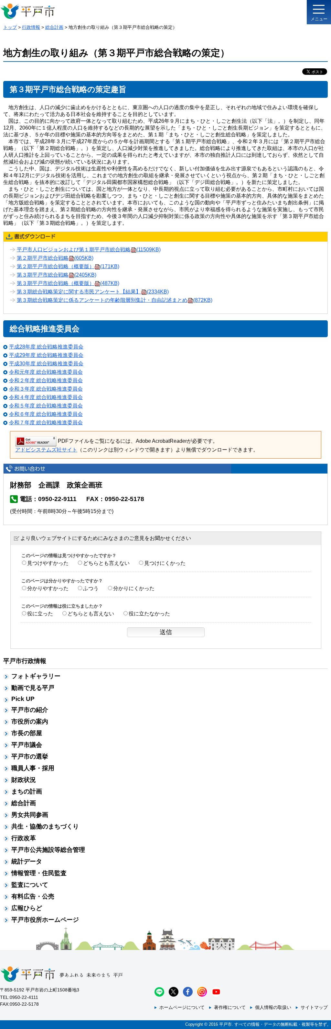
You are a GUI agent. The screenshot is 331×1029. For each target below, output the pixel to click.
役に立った (40, 613)
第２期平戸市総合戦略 (55, 258)
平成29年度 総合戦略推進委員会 (46, 355)
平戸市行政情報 (24, 660)
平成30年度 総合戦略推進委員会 (46, 363)
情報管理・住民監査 (39, 873)
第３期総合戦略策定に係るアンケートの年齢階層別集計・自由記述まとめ (114, 300)
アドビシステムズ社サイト (46, 449)
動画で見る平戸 (32, 687)
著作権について (230, 1007)
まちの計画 (26, 791)
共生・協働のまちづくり (45, 826)
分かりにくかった (134, 588)
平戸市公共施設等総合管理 (48, 849)
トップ (10, 27)
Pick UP (23, 698)
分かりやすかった (48, 588)
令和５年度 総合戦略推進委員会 (46, 405)
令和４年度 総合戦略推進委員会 (46, 397)
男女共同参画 (29, 814)
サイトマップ (314, 1007)
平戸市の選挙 (29, 756)
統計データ (26, 861)
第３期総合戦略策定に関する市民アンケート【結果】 (93, 291)
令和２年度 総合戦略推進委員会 (46, 380)
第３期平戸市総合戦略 (56, 275)
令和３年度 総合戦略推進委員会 (46, 389)
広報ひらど (26, 908)
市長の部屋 (26, 733)
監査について (29, 884)
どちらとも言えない (106, 563)
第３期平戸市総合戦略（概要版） (68, 283)
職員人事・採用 (32, 768)
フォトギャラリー (35, 676)
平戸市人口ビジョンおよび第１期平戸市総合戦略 (89, 249)
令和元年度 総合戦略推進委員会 (46, 372)
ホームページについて (182, 1007)
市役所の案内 (29, 721)
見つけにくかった (165, 563)
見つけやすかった (48, 563)
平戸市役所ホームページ (45, 919)
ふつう (91, 588)
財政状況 (23, 779)
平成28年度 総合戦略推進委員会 (46, 346)
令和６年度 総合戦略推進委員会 (46, 414)
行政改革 (23, 838)
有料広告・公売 (32, 896)
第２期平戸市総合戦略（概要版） (68, 266)
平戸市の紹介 (29, 709)
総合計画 (54, 27)
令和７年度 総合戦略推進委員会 (46, 422)
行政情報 (31, 27)
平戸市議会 (26, 744)
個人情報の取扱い (273, 1007)
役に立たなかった (149, 613)
